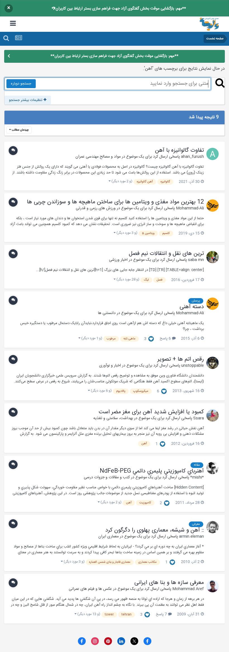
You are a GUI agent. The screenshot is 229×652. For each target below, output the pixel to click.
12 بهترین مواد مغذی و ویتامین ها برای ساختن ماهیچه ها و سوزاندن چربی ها (115, 202)
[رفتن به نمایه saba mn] (212, 257)
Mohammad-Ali (190, 208)
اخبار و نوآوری (110, 365)
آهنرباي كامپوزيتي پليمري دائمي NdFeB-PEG (152, 471)
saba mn (196, 260)
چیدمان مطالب (20, 130)
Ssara (198, 418)
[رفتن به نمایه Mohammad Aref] (212, 586)
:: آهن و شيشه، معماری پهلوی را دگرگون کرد (154, 530)
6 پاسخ (166, 338)
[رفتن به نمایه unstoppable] (212, 363)
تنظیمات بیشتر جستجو (26, 100)
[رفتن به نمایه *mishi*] (212, 468)
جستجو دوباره (21, 84)
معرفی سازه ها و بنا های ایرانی (169, 582)
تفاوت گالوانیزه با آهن (179, 150)
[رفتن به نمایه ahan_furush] (212, 154)
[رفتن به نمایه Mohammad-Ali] (212, 205)
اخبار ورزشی (118, 260)
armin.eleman (191, 536)
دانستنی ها (107, 313)
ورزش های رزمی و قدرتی (96, 208)
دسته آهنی (192, 307)
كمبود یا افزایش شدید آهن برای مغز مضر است (151, 412)
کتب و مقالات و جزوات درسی (107, 477)
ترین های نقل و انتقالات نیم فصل (166, 253)
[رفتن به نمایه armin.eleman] (212, 527)
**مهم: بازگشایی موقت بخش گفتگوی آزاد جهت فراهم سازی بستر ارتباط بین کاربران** (119, 8)
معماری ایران (108, 536)
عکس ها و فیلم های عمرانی (90, 589)
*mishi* (197, 477)
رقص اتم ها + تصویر (181, 359)
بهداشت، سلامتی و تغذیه (113, 418)
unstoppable (192, 365)
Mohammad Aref (188, 589)
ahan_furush (192, 156)
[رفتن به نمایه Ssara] (212, 415)
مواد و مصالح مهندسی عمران (98, 156)
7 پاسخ (162, 614)
